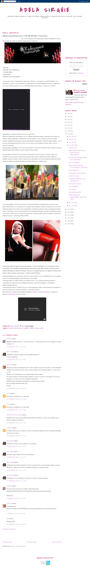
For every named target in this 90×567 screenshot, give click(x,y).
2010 (69, 221)
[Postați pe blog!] (28, 326)
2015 (69, 134)
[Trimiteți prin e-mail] (26, 326)
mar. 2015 (72, 145)
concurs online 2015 (15, 328)
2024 (69, 119)
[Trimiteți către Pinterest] (33, 326)
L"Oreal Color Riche (36, 328)
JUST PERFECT (74, 170)
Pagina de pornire (32, 542)
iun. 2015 (72, 136)
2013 (69, 212)
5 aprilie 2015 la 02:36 (16, 513)
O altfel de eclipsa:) (74, 176)
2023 (69, 122)
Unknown (9, 428)
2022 (69, 125)
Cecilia (8, 393)
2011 (69, 218)
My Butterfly (12, 294)
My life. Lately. (73, 148)
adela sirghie (10, 351)
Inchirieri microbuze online (14, 415)
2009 (69, 224)
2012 (69, 215)
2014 (69, 209)
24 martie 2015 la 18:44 (16, 388)
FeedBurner (80, 73)
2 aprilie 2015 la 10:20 (16, 498)
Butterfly (9, 338)
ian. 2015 (72, 205)
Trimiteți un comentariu (9, 529)
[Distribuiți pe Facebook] (31, 326)
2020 (69, 131)
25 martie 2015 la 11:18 (16, 436)
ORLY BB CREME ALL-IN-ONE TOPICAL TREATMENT (77, 153)
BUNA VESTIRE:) (74, 162)
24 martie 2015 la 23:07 (16, 423)
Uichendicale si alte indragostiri (77, 173)
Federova (35, 292)
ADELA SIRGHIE (45, 10)
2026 (69, 113)
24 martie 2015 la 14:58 (16, 359)
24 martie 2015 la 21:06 (16, 399)
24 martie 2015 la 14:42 (16, 347)
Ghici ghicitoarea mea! (75, 184)
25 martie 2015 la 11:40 (16, 481)
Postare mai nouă (7, 542)
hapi (8, 518)
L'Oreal (25, 328)
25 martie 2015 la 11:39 (16, 470)
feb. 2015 (72, 203)
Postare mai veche (57, 542)
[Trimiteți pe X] (29, 326)
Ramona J (47, 292)
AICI (45, 266)
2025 (69, 116)
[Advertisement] (45, 26)
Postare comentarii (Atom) (18, 546)
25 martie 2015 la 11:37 (16, 457)
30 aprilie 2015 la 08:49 (16, 524)
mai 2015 (72, 139)
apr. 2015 (72, 142)
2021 (69, 128)
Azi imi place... (73, 189)
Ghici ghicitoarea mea (75, 192)
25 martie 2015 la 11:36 (16, 446)
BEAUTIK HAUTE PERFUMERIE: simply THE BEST (78, 197)
